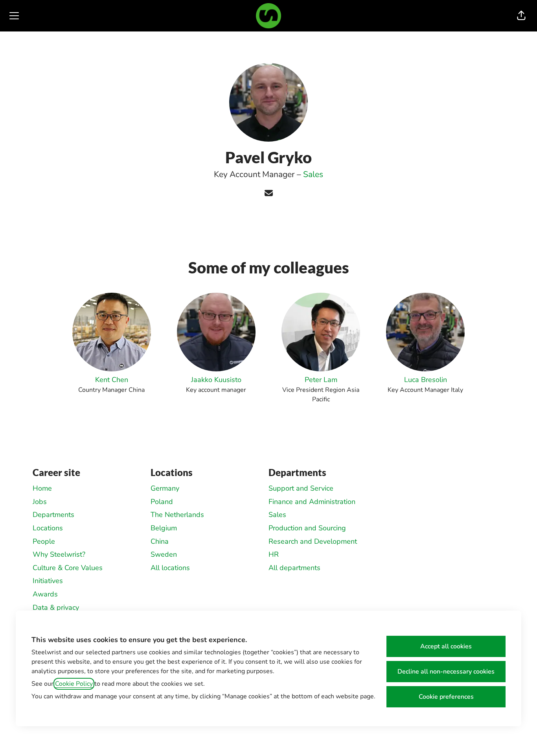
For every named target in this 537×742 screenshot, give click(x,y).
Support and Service (300, 488)
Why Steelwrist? (59, 554)
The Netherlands (177, 514)
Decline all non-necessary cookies (446, 671)
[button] (521, 16)
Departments (53, 514)
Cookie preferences (446, 696)
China (160, 541)
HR (273, 554)
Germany (165, 488)
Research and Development (312, 541)
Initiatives (48, 580)
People (44, 541)
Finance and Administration (311, 501)
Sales (313, 174)
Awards (45, 594)
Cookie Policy (74, 683)
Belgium (164, 528)
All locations (170, 567)
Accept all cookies (446, 646)
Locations (48, 528)
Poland (162, 501)
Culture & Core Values (68, 567)
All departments (294, 567)
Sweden (164, 554)
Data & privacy (56, 607)
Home (42, 488)
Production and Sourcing (307, 528)
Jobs (40, 501)
